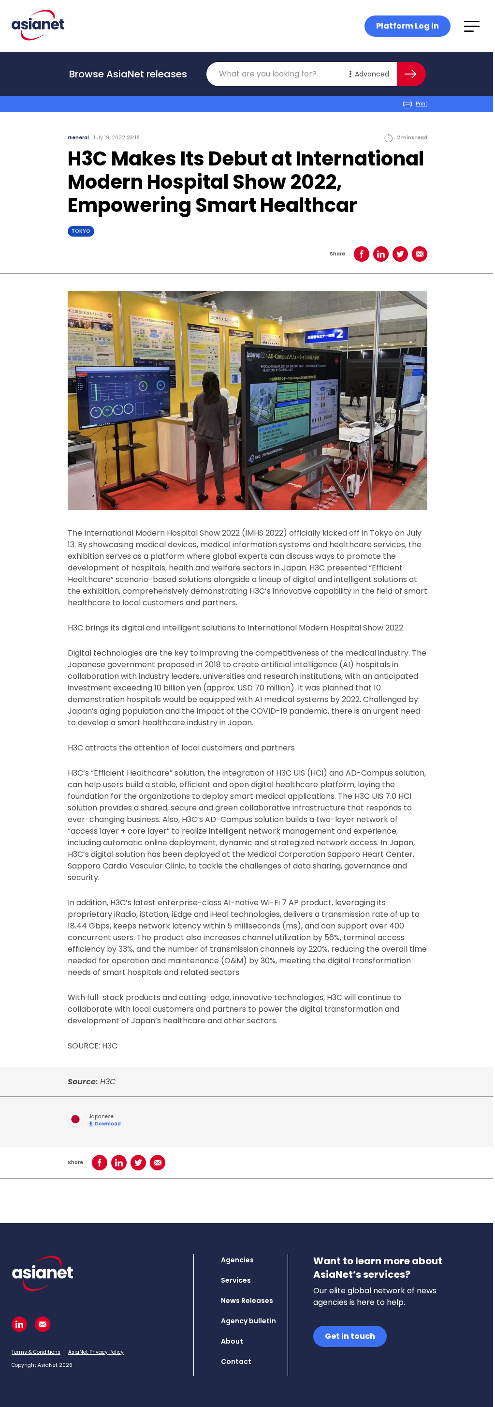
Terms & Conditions (36, 1352)
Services (236, 1280)
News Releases (247, 1300)
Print (421, 103)
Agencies (237, 1260)
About (232, 1341)
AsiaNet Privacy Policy (96, 1352)
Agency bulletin (248, 1321)
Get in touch (350, 1336)
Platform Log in (407, 25)
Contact (236, 1361)
